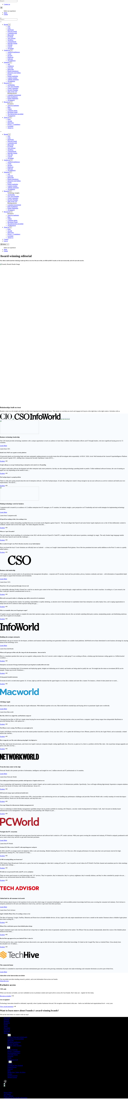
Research (6, 83)
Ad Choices (7, 1094)
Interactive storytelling (14, 73)
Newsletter (7, 1028)
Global (6, 14)
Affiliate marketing (13, 79)
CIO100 (9, 45)
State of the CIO (12, 91)
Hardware (10, 57)
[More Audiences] (11, 50)
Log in (6, 241)
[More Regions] (10, 1062)
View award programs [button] (8, 1006)
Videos (9, 109)
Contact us (7, 4)
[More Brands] (9, 25)
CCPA (9, 1058)
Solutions (6, 62)
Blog (8, 107)
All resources (11, 115)
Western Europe (12, 1077)
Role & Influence (12, 97)
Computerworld (12, 33)
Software (10, 59)
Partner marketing (12, 76)
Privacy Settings (8, 1096)
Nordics (9, 1074)
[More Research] (10, 83)
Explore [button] (3, 461)
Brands (6, 24)
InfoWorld (10, 30)
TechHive (10, 40)
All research (11, 100)
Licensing (10, 126)
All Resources (11, 225)
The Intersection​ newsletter (15, 114)
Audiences (7, 50)
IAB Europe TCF (12, 1060)
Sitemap (6, 1033)
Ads (8, 64)
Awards (9, 121)
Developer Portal (12, 222)
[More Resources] (11, 102)
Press (9, 119)
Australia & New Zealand (15, 1065)
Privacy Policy (8, 1092)
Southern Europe (12, 1075)
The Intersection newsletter (15, 224)
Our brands (7, 1018)
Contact (6, 239)
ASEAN (10, 1064)
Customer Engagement (14, 95)
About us (6, 117)
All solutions (11, 81)
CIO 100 (10, 155)
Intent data (10, 69)
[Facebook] (5, 1082)
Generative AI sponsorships (15, 1039)
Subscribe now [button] (4, 981)
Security (9, 55)
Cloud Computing (12, 88)
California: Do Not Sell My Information (15, 1097)
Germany (10, 1069)
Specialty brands (12, 43)
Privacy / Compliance (13, 124)
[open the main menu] (0, 131)
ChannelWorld (11, 41)
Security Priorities (12, 90)
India (8, 1070)
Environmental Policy (13, 1053)
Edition (4, 244)
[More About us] (10, 118)
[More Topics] (9, 1035)
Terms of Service (12, 1049)
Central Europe (11, 1067)
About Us (10, 128)
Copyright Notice (12, 1054)
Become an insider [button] (7, 996)
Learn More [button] (3, 445)
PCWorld (10, 36)
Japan (5, 12)
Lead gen (10, 67)
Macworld (10, 35)
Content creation (12, 78)
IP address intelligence (14, 1042)
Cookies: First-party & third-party (17, 1037)
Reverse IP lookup (12, 1044)
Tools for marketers (13, 105)
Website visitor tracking (14, 1045)
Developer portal (12, 112)
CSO (8, 28)
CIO (8, 26)
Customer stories (12, 110)
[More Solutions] (10, 62)
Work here (10, 123)
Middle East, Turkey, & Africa (16, 1072)
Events (9, 74)
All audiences (11, 60)
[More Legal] (8, 1047)
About (5, 1026)
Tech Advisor (11, 38)
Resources (7, 102)
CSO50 (9, 47)
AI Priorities (11, 85)
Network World (12, 31)
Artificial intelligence (13, 52)
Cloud (9, 54)
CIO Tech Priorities (13, 86)
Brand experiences (12, 71)
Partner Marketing (12, 98)
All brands (10, 48)
